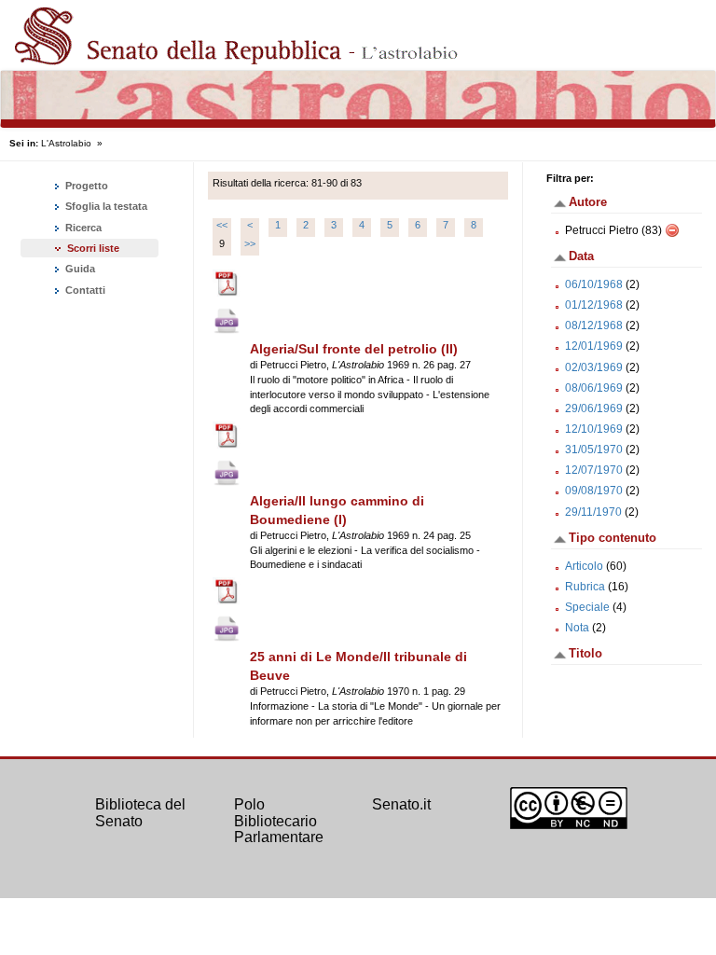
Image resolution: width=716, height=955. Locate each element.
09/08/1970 (594, 490)
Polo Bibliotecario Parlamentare (279, 820)
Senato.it (401, 804)
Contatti (83, 290)
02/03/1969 (594, 367)
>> (249, 243)
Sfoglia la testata (104, 206)
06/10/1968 (594, 284)
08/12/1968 (594, 325)
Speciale (587, 607)
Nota (577, 627)
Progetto (85, 185)
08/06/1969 (594, 387)
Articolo (584, 566)
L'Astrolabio (66, 143)
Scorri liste (93, 248)
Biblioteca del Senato (140, 812)
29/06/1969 (594, 408)
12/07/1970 (594, 470)
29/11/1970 (593, 512)
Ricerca (82, 227)
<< (221, 224)
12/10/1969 (594, 429)
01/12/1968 (594, 304)
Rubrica (585, 586)
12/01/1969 (594, 346)
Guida (78, 268)
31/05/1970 (594, 449)
